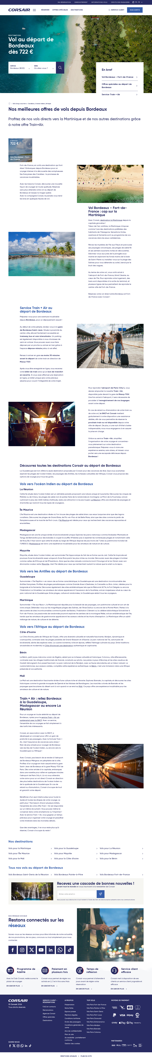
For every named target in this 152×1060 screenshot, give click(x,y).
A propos (69, 1000)
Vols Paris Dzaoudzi (94, 1018)
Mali (80, 687)
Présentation (69, 1005)
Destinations (77, 10)
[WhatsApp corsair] (60, 950)
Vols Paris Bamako (93, 1029)
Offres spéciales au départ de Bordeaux (117, 86)
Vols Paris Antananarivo (96, 1022)
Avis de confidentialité (73, 1031)
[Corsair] (19, 10)
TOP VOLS (91, 1000)
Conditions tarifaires (72, 1018)
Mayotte (45, 564)
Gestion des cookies (72, 1043)
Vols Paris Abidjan (93, 1025)
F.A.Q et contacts (49, 1007)
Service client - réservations (50, 1001)
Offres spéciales (60, 10)
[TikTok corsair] (69, 950)
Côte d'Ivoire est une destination (59, 646)
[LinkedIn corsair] (50, 950)
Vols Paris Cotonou (94, 1032)
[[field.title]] (114, 1007)
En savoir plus (13, 986)
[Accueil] (9, 103)
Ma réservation (64, 2)
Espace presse (70, 1011)
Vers (36, 66)
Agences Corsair (49, 1013)
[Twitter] (14, 1046)
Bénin (94, 666)
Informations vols (99, 2)
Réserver (45, 10)
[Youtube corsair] (41, 950)
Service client (117, 10)
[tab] (54, 1022)
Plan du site (69, 1034)
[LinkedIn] (26, 1046)
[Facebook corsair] (12, 950)
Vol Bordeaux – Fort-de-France (117, 77)
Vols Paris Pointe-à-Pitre (96, 1008)
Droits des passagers (120, 2)
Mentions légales (71, 1015)
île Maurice (64, 520)
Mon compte (135, 10)
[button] (60, 68)
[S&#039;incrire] (100, 894)
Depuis (13, 66)
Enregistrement (81, 2)
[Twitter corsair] (31, 950)
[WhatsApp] (22, 1046)
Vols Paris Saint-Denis (95, 1011)
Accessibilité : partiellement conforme (75, 1039)
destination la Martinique (111, 220)
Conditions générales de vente (74, 1026)
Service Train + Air (111, 94)
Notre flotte (69, 1008)
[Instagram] (18, 1046)
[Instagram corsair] (22, 950)
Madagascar (34, 544)
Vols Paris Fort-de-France (96, 1005)
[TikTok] (30, 1046)
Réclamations (48, 1010)
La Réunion (95, 500)
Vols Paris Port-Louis (94, 1015)
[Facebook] (10, 1046)
